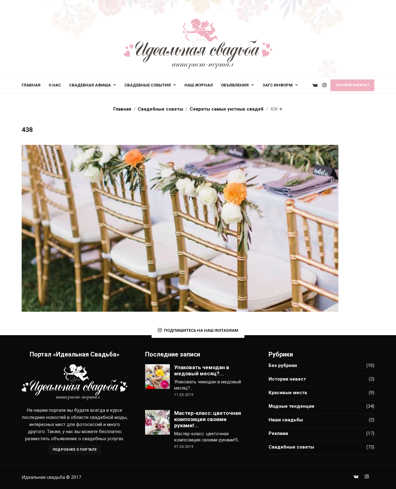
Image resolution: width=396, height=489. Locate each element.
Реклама (278, 433)
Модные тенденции (291, 406)
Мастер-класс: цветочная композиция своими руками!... (207, 419)
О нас (55, 85)
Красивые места (288, 392)
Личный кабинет (352, 85)
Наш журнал (198, 85)
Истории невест (287, 379)
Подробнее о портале (75, 450)
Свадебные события (147, 85)
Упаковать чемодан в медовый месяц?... (201, 370)
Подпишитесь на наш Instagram (201, 330)
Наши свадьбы (286, 420)
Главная (31, 85)
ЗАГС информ (277, 85)
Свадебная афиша (90, 85)
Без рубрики (283, 365)
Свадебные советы (291, 447)
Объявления (235, 85)
